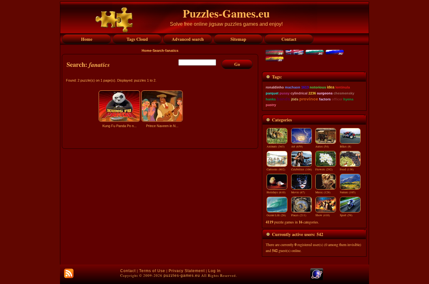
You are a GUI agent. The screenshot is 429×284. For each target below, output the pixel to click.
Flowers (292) (324, 169)
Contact (128, 271)
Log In (214, 271)
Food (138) (347, 169)
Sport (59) (346, 215)
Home (146, 50)
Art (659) (297, 146)
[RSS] (69, 273)
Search (158, 50)
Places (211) (298, 215)
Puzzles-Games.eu (226, 13)
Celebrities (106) (301, 169)
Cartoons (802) (276, 169)
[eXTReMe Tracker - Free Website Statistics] (316, 279)
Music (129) (322, 192)
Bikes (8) (345, 146)
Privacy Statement (187, 271)
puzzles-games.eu (182, 275)
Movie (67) (298, 192)
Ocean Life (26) (276, 215)
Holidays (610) (276, 192)
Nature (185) (348, 192)
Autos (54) (322, 146)
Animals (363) (276, 146)
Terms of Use (152, 271)
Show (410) (322, 215)
